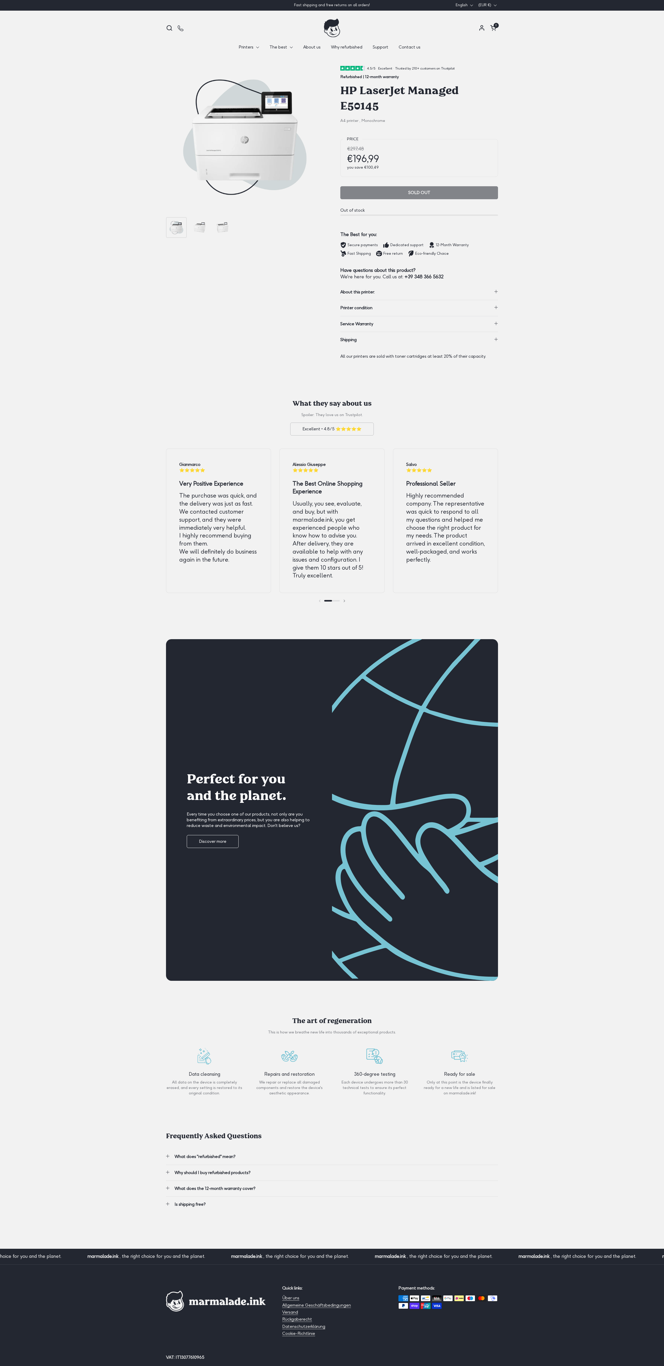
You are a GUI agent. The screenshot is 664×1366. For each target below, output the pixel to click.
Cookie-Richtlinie (298, 1333)
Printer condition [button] (356, 307)
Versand (290, 1312)
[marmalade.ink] (332, 27)
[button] (169, 28)
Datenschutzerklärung (303, 1326)
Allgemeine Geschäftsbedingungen (316, 1305)
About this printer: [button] (357, 291)
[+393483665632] (181, 28)
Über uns (290, 1297)
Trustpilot (353, 414)
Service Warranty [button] (356, 323)
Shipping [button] (348, 339)
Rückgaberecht (297, 1319)
